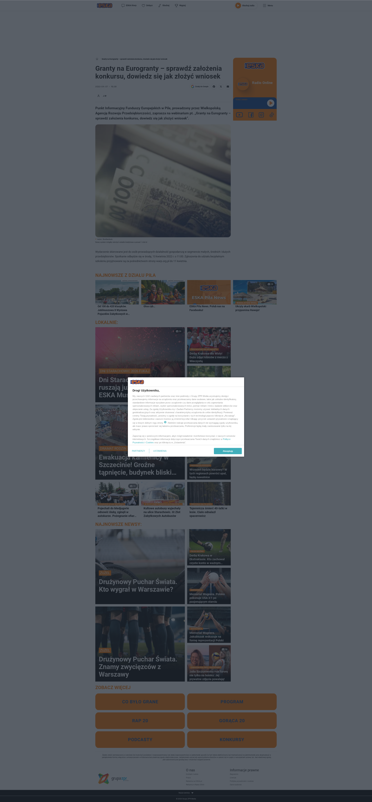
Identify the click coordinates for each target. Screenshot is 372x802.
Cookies (150, 442)
